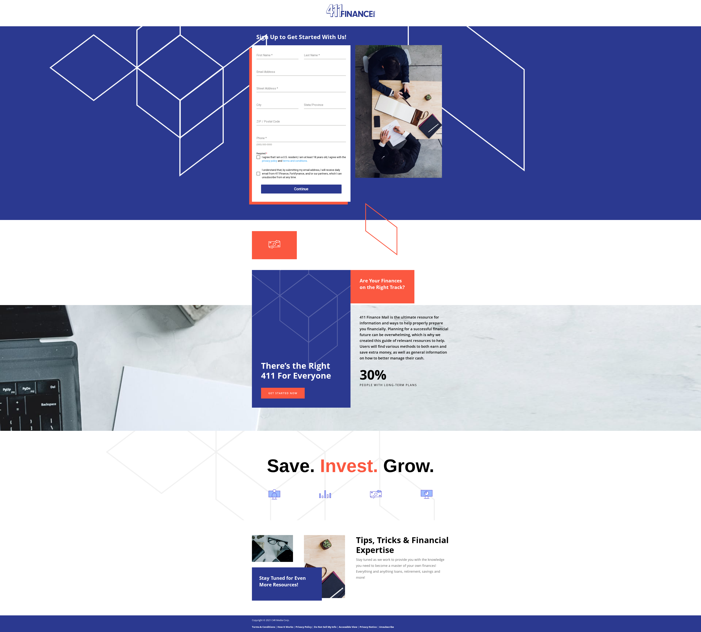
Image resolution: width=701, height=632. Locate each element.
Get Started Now (282, 393)
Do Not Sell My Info (325, 627)
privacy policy (269, 160)
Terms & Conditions (263, 627)
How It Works (285, 627)
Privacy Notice (368, 627)
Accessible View (348, 627)
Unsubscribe (386, 627)
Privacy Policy (304, 627)
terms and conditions (295, 160)
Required (261, 153)
